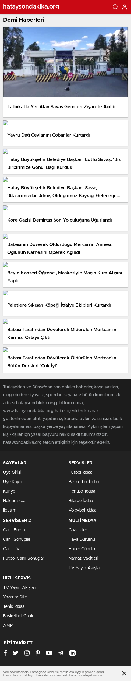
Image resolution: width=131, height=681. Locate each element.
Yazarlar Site (15, 597)
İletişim (9, 510)
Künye (9, 491)
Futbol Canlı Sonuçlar (23, 558)
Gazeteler (78, 530)
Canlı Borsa (14, 530)
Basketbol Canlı (18, 616)
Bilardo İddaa (81, 501)
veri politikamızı (66, 675)
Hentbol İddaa (82, 491)
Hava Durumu (82, 539)
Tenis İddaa (13, 606)
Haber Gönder (82, 549)
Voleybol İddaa (82, 510)
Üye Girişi (12, 472)
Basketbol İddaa (84, 482)
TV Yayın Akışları (85, 568)
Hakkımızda (14, 501)
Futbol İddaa (80, 472)
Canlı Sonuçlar (16, 539)
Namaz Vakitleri (83, 558)
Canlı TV (11, 549)
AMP (8, 625)
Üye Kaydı (12, 482)
